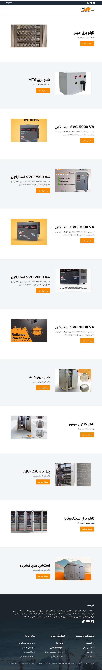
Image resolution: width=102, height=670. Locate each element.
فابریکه (89, 652)
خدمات (89, 643)
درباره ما (89, 656)
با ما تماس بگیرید (26, 643)
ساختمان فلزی (57, 656)
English (9, 2)
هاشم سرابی (28, 652)
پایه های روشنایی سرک (54, 652)
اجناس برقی (87, 647)
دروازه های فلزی (56, 647)
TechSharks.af (14, 663)
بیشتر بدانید (87, 43)
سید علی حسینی (26, 656)
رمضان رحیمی (27, 647)
